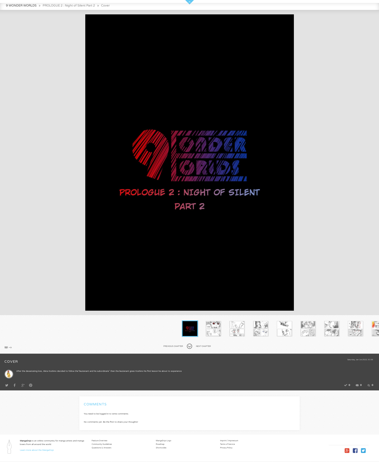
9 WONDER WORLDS (21, 5)
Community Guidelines (102, 444)
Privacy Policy (226, 448)
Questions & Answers (101, 448)
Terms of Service (227, 444)
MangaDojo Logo (163, 441)
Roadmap (160, 444)
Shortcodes (161, 448)
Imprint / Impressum (229, 441)
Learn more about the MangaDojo (37, 450)
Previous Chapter (173, 346)
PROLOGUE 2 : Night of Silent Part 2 (69, 5)
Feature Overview (99, 441)
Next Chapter (203, 346)
